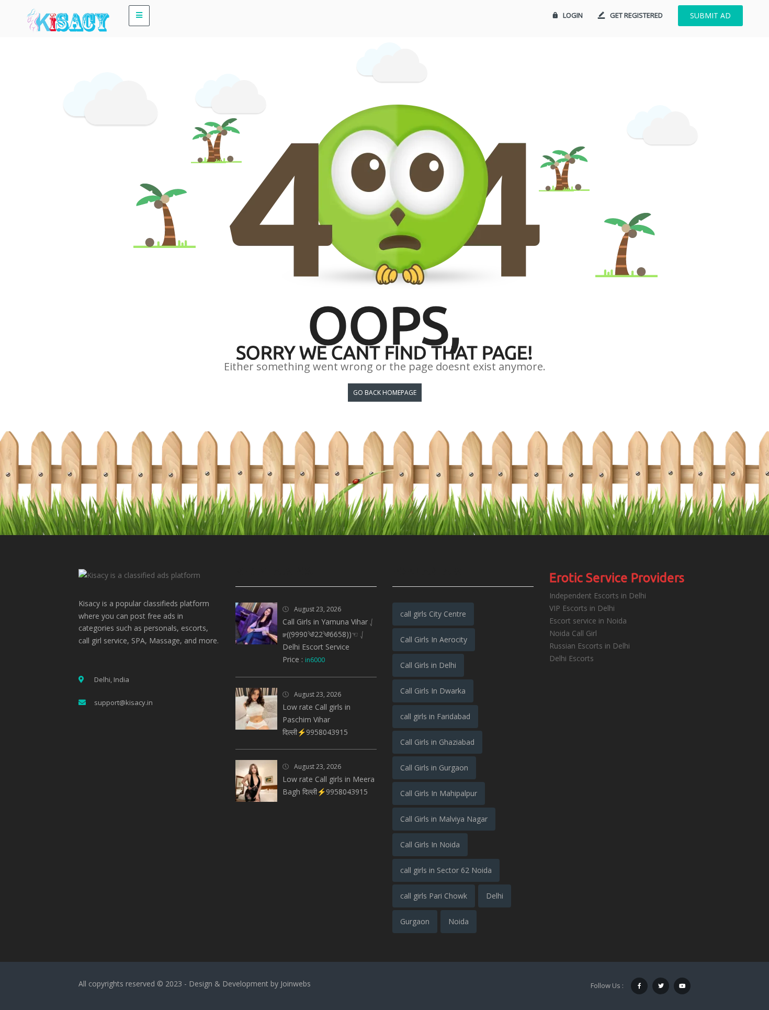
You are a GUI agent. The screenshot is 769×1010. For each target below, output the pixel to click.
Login (573, 15)
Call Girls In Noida (430, 844)
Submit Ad (710, 15)
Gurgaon (414, 921)
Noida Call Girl (573, 633)
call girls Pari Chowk (433, 896)
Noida (458, 921)
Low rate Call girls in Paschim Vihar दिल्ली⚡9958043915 (316, 719)
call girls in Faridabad (435, 716)
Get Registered (636, 15)
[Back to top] (735, 945)
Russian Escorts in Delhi (589, 646)
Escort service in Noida (588, 621)
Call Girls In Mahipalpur (438, 793)
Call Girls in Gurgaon (434, 768)
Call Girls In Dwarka (433, 691)
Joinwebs (295, 984)
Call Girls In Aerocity (433, 639)
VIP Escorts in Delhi (582, 608)
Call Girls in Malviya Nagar (444, 819)
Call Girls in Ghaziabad (437, 742)
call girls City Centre (433, 614)
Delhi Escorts (571, 658)
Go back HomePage (384, 392)
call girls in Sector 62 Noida (446, 870)
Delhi (494, 896)
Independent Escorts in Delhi (597, 595)
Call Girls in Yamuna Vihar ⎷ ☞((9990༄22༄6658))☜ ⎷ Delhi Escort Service (328, 634)
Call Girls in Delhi (428, 665)
